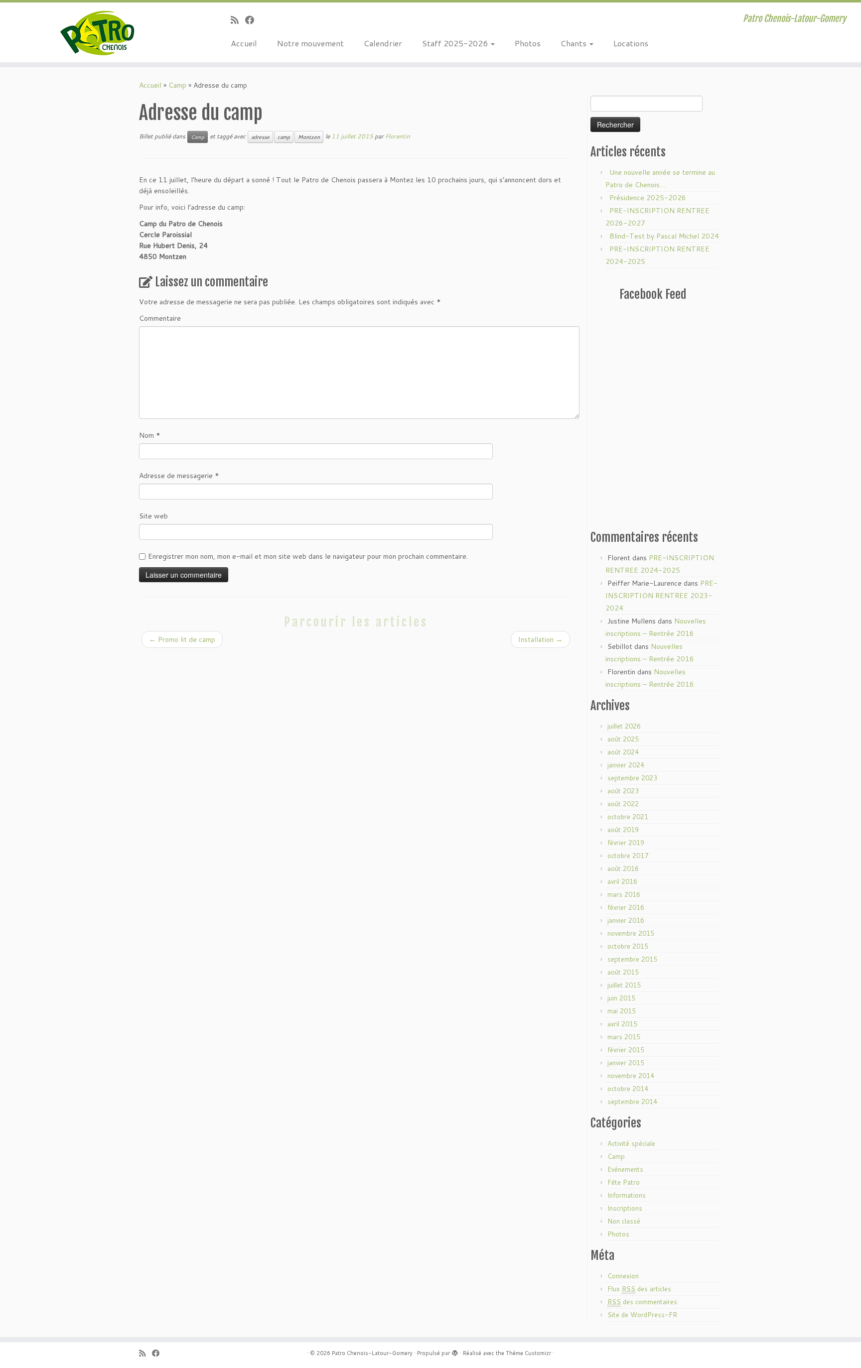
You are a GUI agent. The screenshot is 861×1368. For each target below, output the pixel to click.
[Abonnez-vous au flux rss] (238, 19)
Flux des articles (639, 1288)
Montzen (309, 136)
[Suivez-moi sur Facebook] (253, 19)
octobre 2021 (627, 816)
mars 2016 (623, 894)
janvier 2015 (625, 1062)
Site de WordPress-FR (642, 1314)
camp (284, 136)
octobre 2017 (627, 855)
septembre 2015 (632, 959)
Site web (153, 516)
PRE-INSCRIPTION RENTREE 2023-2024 (661, 595)
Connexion (623, 1275)
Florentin (397, 136)
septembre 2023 (632, 777)
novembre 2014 (630, 1075)
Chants (574, 43)
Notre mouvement (310, 43)
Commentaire (160, 318)
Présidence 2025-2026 (647, 198)
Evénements (625, 1169)
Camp (177, 85)
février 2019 (625, 842)
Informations (626, 1195)
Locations (630, 43)
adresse (260, 136)
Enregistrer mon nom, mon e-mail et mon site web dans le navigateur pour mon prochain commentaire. (308, 556)
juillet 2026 (624, 726)
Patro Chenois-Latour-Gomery (372, 1353)
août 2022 (623, 803)
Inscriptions (624, 1208)
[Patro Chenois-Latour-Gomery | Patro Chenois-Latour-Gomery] (99, 32)
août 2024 (623, 751)
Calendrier (383, 43)
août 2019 (623, 829)
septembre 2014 (632, 1101)
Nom (149, 435)
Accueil (244, 43)
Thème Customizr (528, 1353)
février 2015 (625, 1049)
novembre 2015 (630, 933)
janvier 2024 (625, 764)
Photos (528, 43)
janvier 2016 (625, 920)
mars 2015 (623, 1036)
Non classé (623, 1221)
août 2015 (623, 972)
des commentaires (642, 1301)
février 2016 (625, 907)
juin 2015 (621, 998)
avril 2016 (622, 881)
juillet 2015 (624, 985)
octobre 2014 (627, 1088)
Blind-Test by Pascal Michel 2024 (664, 236)
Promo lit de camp (182, 639)
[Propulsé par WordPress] (454, 1351)
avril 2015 (622, 1023)
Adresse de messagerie (179, 476)
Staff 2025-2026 (456, 43)
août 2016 (623, 868)
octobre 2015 (627, 946)
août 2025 (623, 739)
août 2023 (623, 790)
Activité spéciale (631, 1143)
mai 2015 (621, 1010)
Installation (540, 639)
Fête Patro (623, 1182)
